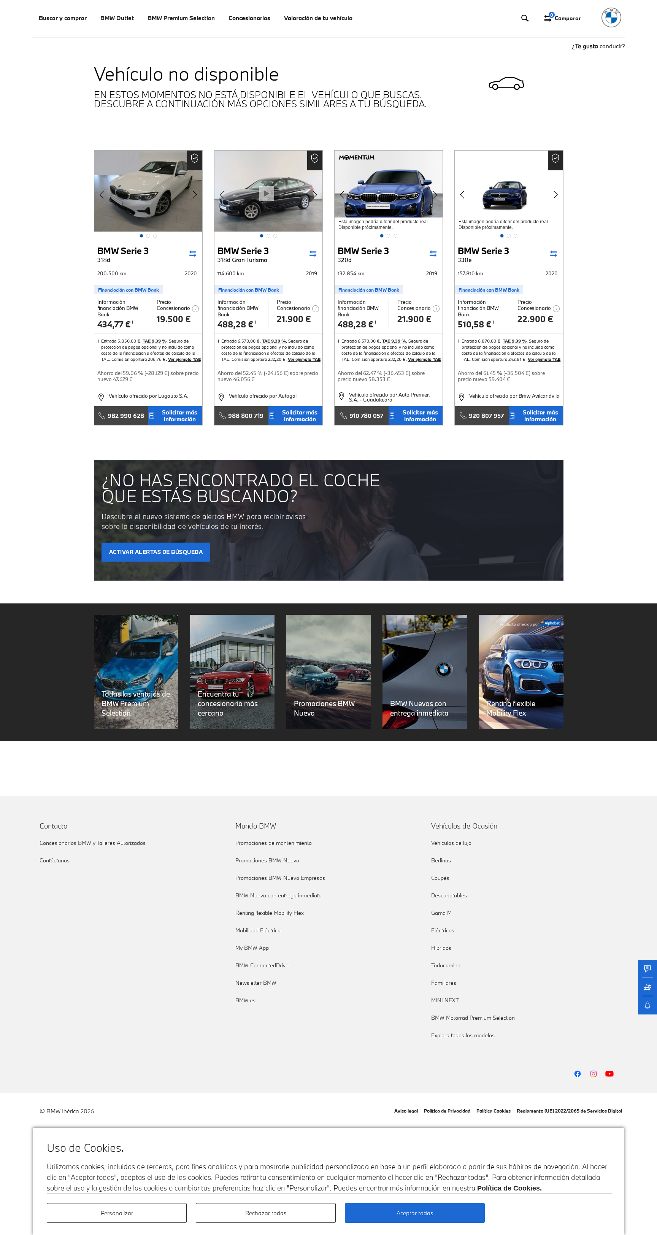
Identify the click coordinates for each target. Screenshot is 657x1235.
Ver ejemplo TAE (184, 359)
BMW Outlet (117, 18)
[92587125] (148, 191)
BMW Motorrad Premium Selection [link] (473, 1017)
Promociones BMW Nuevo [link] (267, 860)
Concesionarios (249, 18)
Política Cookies (493, 1111)
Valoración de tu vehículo (318, 18)
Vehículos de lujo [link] (451, 842)
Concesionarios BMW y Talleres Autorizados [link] (93, 842)
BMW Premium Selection (181, 18)
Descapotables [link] (449, 895)
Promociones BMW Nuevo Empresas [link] (280, 877)
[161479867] (509, 191)
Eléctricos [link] (442, 930)
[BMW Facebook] (577, 1073)
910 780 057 (366, 415)
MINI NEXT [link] (445, 1000)
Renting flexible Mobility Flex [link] (269, 912)
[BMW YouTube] (609, 1073)
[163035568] (389, 191)
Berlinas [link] (441, 860)
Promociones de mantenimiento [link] (273, 842)
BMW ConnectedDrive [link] (262, 965)
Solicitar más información (179, 415)
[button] (141, 236)
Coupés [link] (440, 877)
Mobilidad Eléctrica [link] (258, 930)
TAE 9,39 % (155, 341)
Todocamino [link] (445, 965)
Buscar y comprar (63, 18)
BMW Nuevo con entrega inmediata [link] (278, 895)
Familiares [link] (443, 982)
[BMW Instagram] (593, 1073)
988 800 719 (245, 415)
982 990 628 (126, 415)
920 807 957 (486, 415)
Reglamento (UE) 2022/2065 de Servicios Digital (569, 1111)
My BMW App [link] (252, 947)
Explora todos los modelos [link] (463, 1035)
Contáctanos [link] (55, 860)
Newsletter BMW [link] (255, 982)
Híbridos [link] (441, 947)
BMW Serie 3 (123, 254)
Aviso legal (406, 1111)
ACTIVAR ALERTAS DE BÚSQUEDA (156, 552)
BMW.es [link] (245, 1000)
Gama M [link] (441, 912)
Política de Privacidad (447, 1111)
